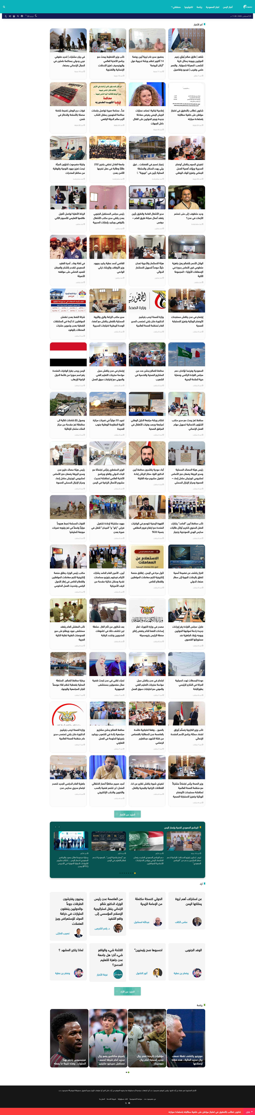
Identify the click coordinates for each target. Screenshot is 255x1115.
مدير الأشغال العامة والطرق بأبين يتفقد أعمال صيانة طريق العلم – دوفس (148, 217)
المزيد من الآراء (127, 991)
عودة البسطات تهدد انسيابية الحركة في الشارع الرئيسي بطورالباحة (189, 684)
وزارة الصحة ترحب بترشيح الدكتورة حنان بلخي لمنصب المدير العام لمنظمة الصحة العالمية (147, 320)
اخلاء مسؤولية (123, 1098)
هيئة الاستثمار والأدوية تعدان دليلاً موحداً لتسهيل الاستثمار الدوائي (149, 267)
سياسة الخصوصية (136, 1098)
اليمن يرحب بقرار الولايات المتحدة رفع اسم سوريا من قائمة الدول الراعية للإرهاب (69, 374)
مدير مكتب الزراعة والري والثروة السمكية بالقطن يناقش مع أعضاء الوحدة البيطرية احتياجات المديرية (108, 320)
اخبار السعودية (212, 7)
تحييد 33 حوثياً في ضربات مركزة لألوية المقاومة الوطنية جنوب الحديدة (108, 424)
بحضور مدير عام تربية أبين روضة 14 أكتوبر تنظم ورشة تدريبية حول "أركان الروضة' (147, 60)
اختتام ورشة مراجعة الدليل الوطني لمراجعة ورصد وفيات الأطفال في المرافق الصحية (147, 424)
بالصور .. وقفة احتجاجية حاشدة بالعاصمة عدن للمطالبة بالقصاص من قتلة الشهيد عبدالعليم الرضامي (147, 735)
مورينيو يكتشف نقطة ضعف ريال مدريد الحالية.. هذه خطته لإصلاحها (187, 1059)
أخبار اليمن (228, 7)
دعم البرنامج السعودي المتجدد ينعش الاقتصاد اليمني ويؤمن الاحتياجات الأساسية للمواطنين (148, 860)
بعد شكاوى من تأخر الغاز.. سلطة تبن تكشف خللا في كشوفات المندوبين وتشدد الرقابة (108, 630)
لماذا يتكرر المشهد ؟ (71, 949)
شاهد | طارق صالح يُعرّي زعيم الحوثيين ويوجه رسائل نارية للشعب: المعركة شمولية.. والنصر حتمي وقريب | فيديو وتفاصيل (187, 62)
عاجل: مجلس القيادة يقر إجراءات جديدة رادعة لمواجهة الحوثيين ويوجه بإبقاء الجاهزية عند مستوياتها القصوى (187, 632)
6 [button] (124, 873)
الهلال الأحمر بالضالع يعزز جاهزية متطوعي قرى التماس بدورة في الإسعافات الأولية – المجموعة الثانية (187, 269)
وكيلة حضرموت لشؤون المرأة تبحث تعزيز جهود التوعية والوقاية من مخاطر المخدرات (69, 168)
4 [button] (128, 873)
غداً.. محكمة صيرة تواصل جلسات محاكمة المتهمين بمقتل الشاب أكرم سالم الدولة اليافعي (108, 114)
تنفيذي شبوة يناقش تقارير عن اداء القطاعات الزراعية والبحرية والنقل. (147, 785)
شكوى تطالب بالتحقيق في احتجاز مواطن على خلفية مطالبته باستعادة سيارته (187, 114)
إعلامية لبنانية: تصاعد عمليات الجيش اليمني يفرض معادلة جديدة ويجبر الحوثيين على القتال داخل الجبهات (148, 116)
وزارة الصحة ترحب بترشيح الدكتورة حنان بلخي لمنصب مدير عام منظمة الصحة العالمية (69, 733)
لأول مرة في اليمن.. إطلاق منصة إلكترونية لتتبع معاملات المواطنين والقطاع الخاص (147, 576)
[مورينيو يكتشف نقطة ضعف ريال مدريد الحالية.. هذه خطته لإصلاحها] (186, 1038)
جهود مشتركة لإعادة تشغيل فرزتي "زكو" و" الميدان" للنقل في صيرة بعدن (107, 527)
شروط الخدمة (111, 1098)
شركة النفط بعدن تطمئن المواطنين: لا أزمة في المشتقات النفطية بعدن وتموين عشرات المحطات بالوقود (69, 323)
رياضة (199, 7)
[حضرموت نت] (248, 7)
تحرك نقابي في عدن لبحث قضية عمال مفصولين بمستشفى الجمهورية (108, 684)
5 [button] (126, 873)
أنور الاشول (141, 973)
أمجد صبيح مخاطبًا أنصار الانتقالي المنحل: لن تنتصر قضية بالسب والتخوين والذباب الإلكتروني (108, 787)
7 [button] (122, 873)
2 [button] (132, 873)
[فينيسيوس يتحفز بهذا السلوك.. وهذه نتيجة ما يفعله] (69, 1038)
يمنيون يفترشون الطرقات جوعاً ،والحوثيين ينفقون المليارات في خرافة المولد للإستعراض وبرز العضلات (69, 910)
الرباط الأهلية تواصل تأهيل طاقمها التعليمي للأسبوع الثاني (70, 215)
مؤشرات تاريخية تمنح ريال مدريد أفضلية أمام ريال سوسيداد (150, 1059)
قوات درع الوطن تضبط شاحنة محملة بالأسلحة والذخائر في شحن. (70, 114)
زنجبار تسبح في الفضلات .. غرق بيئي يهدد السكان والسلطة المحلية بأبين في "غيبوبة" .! (148, 168)
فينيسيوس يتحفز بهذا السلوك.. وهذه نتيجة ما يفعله (70, 1061)
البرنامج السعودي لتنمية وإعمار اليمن (181, 827)
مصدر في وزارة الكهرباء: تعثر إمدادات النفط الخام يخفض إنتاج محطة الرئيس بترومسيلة (148, 630)
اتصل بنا (102, 1098)
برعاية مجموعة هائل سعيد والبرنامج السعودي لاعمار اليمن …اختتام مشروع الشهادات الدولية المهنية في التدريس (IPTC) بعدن (72, 861)
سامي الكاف (181, 921)
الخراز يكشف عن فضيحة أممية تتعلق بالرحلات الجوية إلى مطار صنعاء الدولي (188, 576)
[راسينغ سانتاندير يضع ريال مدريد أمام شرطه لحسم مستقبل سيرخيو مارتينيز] (108, 1038)
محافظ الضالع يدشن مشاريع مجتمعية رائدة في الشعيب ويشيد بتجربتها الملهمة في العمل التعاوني (108, 735)
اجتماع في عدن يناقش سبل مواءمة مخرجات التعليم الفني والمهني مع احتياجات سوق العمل (147, 684)
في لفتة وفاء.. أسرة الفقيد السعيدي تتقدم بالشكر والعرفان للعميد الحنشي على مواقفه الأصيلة (69, 269)
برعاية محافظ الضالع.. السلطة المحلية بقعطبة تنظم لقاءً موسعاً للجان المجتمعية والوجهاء (69, 684)
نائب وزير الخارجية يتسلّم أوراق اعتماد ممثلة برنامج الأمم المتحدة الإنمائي (187, 733)
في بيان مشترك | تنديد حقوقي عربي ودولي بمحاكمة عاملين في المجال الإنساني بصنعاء (69, 60)
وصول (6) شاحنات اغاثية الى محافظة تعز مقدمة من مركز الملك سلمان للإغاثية (71, 424)
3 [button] (130, 873)
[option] (184, 848)
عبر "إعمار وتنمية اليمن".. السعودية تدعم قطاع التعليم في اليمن (109, 858)
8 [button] (120, 873)
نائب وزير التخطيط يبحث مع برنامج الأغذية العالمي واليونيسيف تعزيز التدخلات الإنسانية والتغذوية (110, 62)
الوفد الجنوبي (193, 949)
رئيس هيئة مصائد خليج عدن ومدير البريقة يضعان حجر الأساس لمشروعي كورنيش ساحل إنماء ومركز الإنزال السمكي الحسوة (69, 475)
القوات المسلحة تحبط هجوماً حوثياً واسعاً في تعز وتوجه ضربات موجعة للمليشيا (68, 527)
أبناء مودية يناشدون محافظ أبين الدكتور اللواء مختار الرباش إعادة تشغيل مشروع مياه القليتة (148, 473)
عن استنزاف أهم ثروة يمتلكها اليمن (188, 900)
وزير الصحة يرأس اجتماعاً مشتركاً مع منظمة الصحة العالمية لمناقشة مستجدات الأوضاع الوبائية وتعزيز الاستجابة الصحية (187, 789)
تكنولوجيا (188, 7)
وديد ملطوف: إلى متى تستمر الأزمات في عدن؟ (188, 215)
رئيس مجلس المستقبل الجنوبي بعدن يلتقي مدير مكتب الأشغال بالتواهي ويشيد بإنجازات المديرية (108, 217)
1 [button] (135, 873)
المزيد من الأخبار (127, 814)
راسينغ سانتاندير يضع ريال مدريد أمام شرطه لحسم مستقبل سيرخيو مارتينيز (111, 1059)
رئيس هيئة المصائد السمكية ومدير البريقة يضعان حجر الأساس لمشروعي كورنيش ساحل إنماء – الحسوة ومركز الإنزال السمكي (187, 475)
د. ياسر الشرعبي (102, 928)
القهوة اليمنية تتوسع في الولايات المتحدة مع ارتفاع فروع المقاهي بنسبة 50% (147, 527)
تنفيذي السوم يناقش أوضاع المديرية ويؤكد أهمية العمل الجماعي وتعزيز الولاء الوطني (189, 168)
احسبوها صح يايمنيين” (148, 949)
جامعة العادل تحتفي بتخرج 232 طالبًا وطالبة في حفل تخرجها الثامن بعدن (109, 168)
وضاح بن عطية (181, 973)
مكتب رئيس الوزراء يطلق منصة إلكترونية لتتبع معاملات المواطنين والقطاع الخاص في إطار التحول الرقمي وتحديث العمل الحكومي (68, 578)
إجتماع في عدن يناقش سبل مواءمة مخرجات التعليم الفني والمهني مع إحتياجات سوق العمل (108, 374)
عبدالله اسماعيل (141, 921)
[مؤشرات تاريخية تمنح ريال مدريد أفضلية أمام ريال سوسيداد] (147, 1038)
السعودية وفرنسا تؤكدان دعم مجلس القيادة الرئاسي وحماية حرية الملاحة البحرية (189, 374)
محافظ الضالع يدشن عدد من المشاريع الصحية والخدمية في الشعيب (149, 374)
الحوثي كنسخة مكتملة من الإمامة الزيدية (148, 900)
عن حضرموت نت (150, 1098)
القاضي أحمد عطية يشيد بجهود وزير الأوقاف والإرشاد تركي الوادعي (109, 267)
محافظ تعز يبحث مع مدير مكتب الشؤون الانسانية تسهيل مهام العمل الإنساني (187, 424)
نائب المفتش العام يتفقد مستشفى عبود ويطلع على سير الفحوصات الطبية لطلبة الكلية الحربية (69, 632)
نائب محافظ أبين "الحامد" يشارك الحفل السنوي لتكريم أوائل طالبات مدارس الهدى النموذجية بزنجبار (186, 527)
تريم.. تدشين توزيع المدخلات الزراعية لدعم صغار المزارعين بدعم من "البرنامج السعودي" (184, 860)
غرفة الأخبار (102, 974)
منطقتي (177, 7)
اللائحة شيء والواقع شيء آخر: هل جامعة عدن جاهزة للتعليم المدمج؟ (110, 957)
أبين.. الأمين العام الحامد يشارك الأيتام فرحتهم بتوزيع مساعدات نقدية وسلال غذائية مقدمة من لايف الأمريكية (109, 578)
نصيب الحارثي (62, 933)
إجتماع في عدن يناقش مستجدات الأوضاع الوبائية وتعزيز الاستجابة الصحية (187, 320)
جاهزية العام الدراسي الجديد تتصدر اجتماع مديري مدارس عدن (68, 785)
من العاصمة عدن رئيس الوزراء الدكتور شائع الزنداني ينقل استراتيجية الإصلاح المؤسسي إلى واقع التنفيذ (108, 908)
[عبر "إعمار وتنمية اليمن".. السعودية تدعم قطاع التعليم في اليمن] (109, 841)
